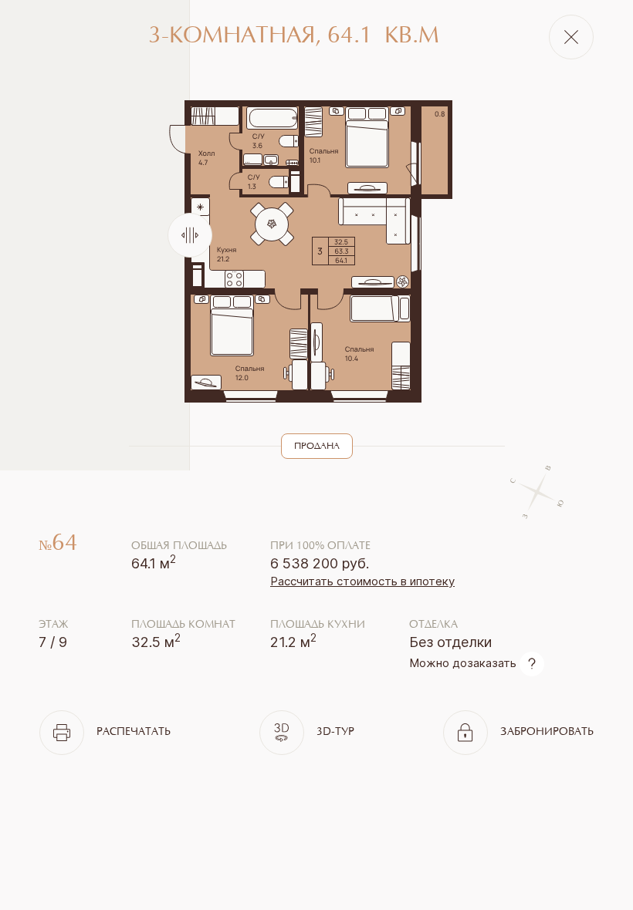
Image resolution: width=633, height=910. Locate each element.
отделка (433, 625)
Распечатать (133, 732)
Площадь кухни (317, 625)
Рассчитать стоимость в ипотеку (362, 581)
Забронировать (547, 732)
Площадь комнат (183, 625)
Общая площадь (179, 546)
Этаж (53, 625)
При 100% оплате (320, 546)
